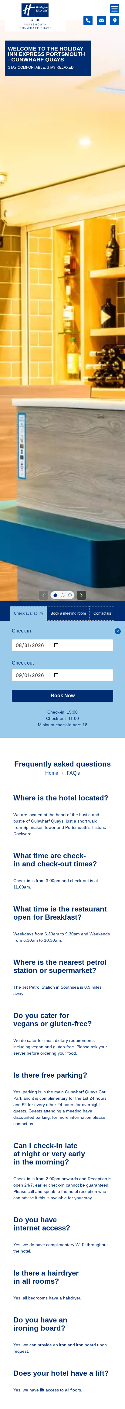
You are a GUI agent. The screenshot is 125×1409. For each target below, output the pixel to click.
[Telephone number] (88, 20)
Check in (21, 630)
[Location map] (114, 20)
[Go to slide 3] (70, 595)
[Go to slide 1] (55, 595)
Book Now (63, 695)
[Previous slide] (43, 595)
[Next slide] (81, 595)
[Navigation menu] (114, 8)
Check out (23, 662)
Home (51, 773)
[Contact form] (101, 20)
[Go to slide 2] (62, 595)
